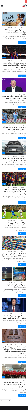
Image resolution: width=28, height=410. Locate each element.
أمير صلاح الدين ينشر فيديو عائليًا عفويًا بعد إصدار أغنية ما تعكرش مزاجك (15, 32)
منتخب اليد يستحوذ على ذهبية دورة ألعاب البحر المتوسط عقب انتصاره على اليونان (15, 384)
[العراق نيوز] (24, 6)
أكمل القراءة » (22, 42)
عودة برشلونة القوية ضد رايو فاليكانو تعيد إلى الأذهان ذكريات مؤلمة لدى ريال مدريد (14, 191)
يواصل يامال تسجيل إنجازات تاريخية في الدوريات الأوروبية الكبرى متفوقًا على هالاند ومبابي (14, 65)
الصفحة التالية (7, 400)
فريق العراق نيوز (22, 27)
